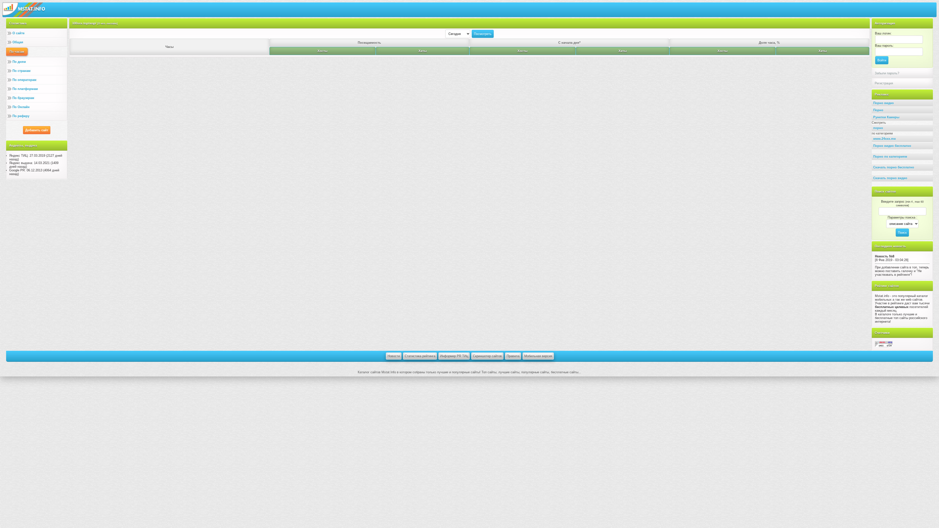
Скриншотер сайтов (487, 356)
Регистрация (884, 83)
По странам (21, 71)
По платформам (25, 89)
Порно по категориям (890, 156)
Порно (878, 110)
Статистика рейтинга (420, 356)
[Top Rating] (884, 344)
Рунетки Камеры (886, 117)
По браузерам (23, 98)
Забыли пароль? (887, 73)
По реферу (20, 116)
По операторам (24, 80)
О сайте (18, 33)
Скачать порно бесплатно (893, 167)
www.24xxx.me (884, 139)
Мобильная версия (538, 356)
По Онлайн (21, 107)
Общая (17, 42)
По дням (19, 62)
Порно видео (883, 103)
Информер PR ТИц (454, 356)
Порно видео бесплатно (892, 146)
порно (878, 128)
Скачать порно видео (890, 178)
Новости (394, 356)
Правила (513, 356)
